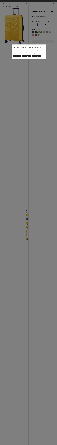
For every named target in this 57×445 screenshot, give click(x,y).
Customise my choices (37, 56)
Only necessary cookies (26, 56)
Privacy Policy (25, 53)
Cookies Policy (32, 53)
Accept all (17, 56)
